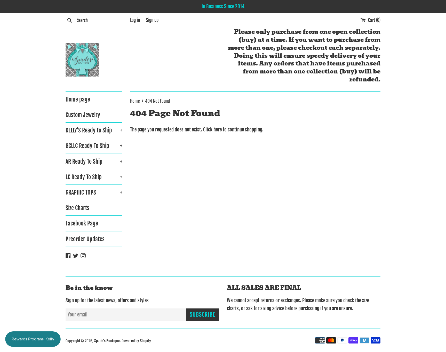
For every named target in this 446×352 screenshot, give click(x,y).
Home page (78, 99)
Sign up (152, 20)
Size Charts (77, 207)
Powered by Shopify (136, 340)
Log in (135, 20)
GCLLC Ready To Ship (94, 145)
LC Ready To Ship (94, 176)
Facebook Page (82, 223)
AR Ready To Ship (94, 161)
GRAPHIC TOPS (94, 192)
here (217, 130)
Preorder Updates (85, 239)
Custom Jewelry (83, 114)
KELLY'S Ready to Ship (94, 130)
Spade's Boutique (107, 340)
